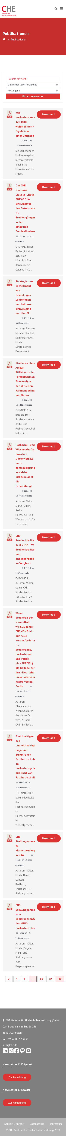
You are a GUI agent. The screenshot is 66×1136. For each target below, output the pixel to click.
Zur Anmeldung (17, 1077)
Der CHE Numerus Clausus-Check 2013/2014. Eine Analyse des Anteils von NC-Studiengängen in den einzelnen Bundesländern (25, 208)
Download (48, 114)
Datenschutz (37, 1123)
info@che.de (10, 1045)
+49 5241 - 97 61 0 (17, 1038)
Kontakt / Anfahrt (14, 1123)
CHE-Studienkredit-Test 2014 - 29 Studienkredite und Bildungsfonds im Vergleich (24, 549)
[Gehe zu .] (4, 39)
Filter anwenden (33, 96)
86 (50, 979)
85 (41, 979)
